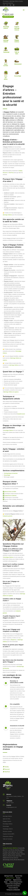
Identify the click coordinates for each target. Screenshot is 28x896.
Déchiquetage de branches (11, 473)
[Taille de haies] (16, 48)
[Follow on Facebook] (4, 5)
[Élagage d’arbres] (16, 36)
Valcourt (5, 856)
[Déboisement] (16, 60)
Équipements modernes (10, 495)
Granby (20, 170)
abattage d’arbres (7, 214)
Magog (22, 850)
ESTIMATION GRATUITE (8, 16)
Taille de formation (7, 839)
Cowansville (21, 848)
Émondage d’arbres (5, 27)
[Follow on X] (7, 5)
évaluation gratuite (7, 516)
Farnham (5, 852)
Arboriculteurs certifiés (10, 491)
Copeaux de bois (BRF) (8, 834)
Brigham (5, 854)
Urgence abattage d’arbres (16, 28)
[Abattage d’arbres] (5, 36)
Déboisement (16, 64)
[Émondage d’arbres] (5, 22)
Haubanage (5, 52)
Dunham (18, 854)
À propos (18, 877)
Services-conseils (7, 831)
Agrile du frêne (5, 64)
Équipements (8, 879)
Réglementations (17, 879)
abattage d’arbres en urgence (11, 392)
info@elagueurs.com (11, 807)
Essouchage (7, 475)
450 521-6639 (10, 802)
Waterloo (5, 850)
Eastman (17, 850)
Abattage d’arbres (5, 41)
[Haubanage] (5, 48)
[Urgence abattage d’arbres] (16, 22)
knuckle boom (21, 414)
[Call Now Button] (24, 893)
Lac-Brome (11, 850)
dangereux (13, 639)
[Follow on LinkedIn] (10, 5)
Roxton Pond (11, 856)
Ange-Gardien (11, 854)
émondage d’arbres (8, 430)
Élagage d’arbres (17, 41)
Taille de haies (17, 52)
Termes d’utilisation (13, 887)
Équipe (5, 881)
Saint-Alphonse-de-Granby (15, 852)
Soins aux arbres (5, 77)
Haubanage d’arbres (8, 829)
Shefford (11, 172)
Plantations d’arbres (8, 836)
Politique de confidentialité (13, 889)
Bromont (5, 172)
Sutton (23, 854)
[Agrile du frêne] (5, 60)
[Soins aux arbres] (5, 72)
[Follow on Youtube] (13, 5)
